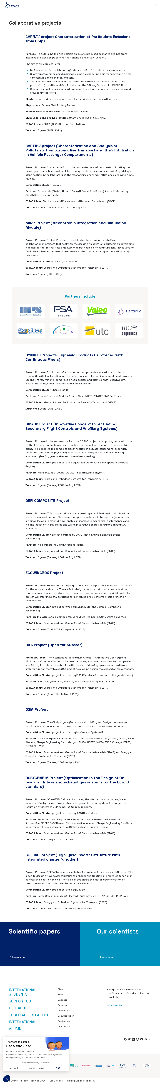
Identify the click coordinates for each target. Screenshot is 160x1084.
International (22, 1022)
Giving (61, 989)
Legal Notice (56, 1080)
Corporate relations (29, 1015)
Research (18, 1008)
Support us (20, 1001)
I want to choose (36, 1068)
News (61, 994)
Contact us (64, 1010)
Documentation (66, 1015)
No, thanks (14, 1068)
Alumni (15, 1029)
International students (22, 992)
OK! (58, 1068)
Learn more (18, 957)
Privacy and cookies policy (81, 1080)
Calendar (62, 999)
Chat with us (64, 1026)
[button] (6, 1078)
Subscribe (116, 1005)
